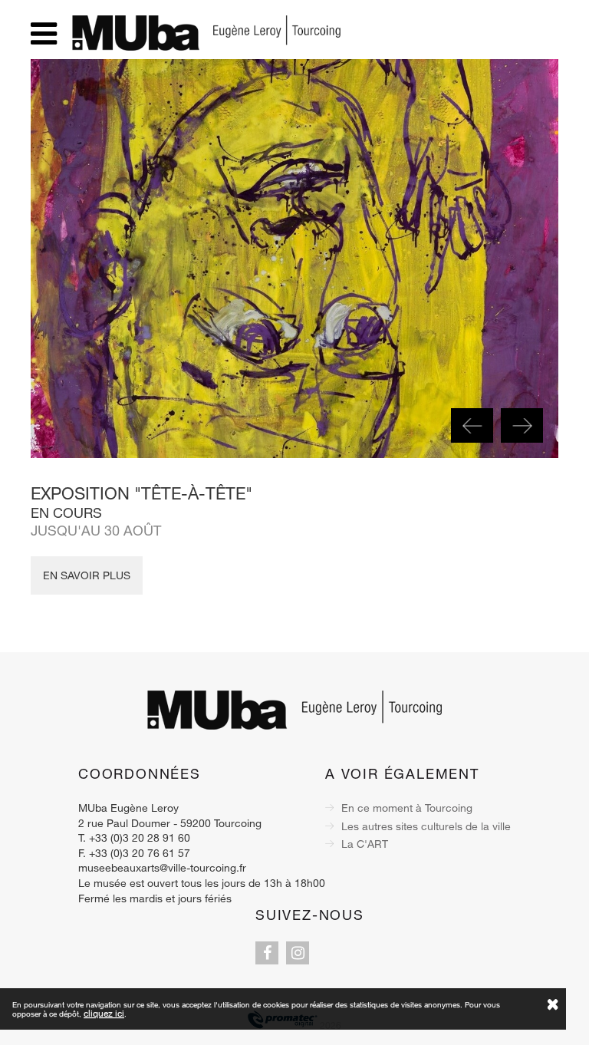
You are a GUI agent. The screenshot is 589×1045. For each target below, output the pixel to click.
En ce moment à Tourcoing (406, 807)
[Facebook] (266, 952)
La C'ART (364, 843)
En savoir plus (86, 575)
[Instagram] (297, 952)
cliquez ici (104, 1013)
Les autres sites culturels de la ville (426, 825)
